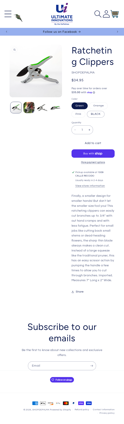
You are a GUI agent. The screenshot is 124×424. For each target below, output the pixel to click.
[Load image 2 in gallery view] (29, 107)
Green (79, 105)
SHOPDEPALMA (40, 410)
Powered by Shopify (60, 410)
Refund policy (82, 410)
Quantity (76, 122)
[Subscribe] (92, 365)
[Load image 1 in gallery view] (16, 107)
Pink (80, 115)
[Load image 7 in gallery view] (55, 107)
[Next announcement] (117, 31)
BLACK (96, 114)
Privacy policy (107, 413)
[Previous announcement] (6, 31)
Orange (100, 106)
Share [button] (80, 291)
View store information (90, 186)
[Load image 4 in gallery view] (42, 107)
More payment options (93, 162)
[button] (8, 14)
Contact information (104, 410)
